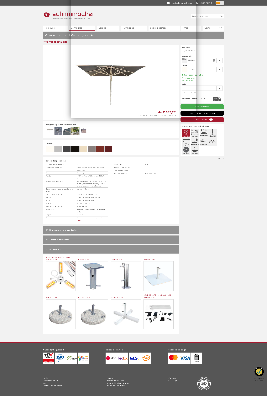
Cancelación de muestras (117, 383)
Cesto (207, 28)
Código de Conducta (115, 386)
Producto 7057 (52, 297)
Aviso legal (172, 381)
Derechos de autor (51, 381)
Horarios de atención (115, 381)
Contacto (110, 378)
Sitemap (172, 378)
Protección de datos (52, 386)
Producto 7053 (149, 259)
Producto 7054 (117, 297)
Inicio (45, 378)
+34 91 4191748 (206, 3)
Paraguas (50, 28)
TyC (44, 383)
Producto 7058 (84, 297)
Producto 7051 (116, 259)
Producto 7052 (84, 259)
